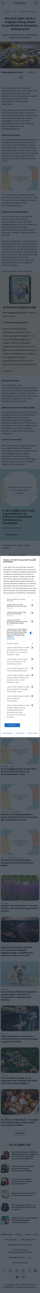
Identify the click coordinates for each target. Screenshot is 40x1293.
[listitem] (20, 600)
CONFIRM (12, 725)
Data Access (20, 733)
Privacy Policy (32, 733)
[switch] (31, 605)
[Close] (36, 560)
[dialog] (20, 646)
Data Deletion (7, 733)
